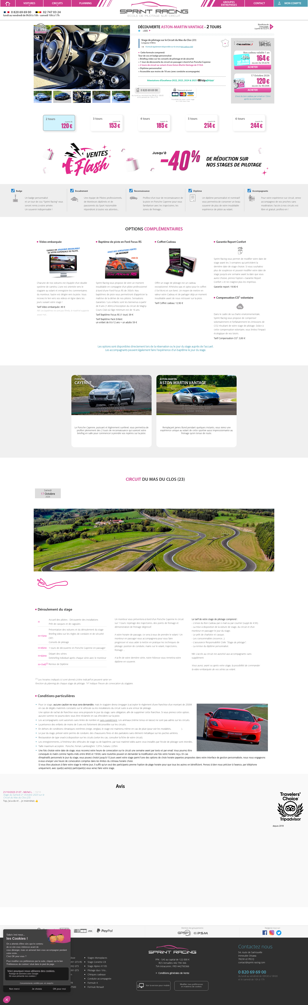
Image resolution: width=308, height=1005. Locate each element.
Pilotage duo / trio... (97, 970)
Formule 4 (93, 982)
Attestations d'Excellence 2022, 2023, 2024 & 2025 (172, 80)
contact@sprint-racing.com (251, 962)
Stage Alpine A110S (97, 966)
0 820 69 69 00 (252, 972)
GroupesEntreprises (229, 3)
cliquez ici (176, 728)
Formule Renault (96, 986)
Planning (85, 3)
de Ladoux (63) (187, 47)
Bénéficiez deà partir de (262, 27)
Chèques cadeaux (97, 974)
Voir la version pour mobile (157, 985)
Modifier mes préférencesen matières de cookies (191, 985)
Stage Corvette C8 (97, 961)
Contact (259, 3)
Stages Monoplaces (97, 957)
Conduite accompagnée (99, 978)
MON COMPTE (292, 3)
